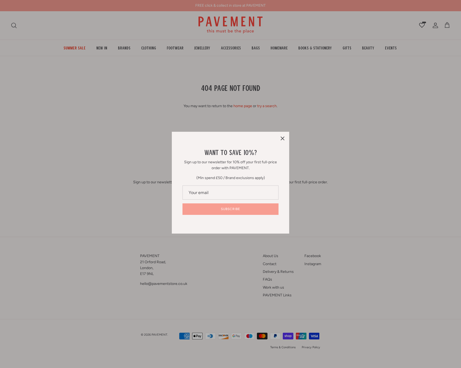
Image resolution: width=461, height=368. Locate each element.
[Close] (282, 138)
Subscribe (230, 209)
